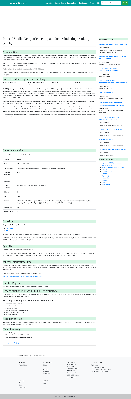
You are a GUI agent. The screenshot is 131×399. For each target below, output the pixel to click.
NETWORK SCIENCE (106, 93)
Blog (99, 3)
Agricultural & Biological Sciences (111, 163)
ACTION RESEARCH (106, 139)
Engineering (105, 176)
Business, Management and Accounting (113, 167)
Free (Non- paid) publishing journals (101, 369)
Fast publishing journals (97, 367)
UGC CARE (9, 228)
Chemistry (105, 169)
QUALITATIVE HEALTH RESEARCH (111, 129)
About (21, 383)
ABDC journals (71, 377)
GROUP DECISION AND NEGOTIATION (112, 149)
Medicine (104, 180)
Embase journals (71, 373)
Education (104, 173)
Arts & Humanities (107, 165)
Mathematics (105, 178)
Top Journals (83, 3)
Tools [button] (92, 3)
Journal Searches (18, 3)
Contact (21, 385)
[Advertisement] (49, 21)
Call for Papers (60, 3)
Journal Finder (23, 365)
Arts (44, 367)
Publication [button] (71, 3)
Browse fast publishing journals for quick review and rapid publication (22, 276)
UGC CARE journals (73, 375)
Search (125, 3)
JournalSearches (71, 396)
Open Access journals (73, 368)
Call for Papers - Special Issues (99, 371)
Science (45, 365)
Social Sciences (106, 184)
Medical (45, 369)
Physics (104, 182)
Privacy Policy (23, 387)
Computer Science (107, 171)
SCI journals (70, 366)
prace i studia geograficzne (15, 343)
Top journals (94, 365)
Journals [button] (49, 3)
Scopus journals (71, 364)
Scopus (8, 230)
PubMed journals (71, 370)
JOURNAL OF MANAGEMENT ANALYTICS (113, 44)
